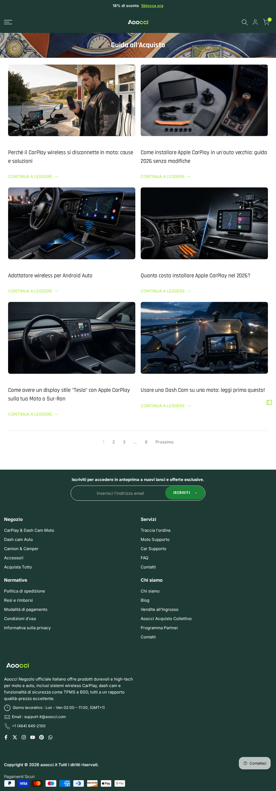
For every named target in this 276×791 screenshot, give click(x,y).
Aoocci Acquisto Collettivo (166, 618)
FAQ (144, 557)
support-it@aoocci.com (45, 716)
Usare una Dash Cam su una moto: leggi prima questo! (203, 390)
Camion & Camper (21, 548)
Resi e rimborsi (18, 600)
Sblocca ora (152, 5)
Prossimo (165, 442)
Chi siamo (150, 591)
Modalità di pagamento (25, 609)
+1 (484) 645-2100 (29, 725)
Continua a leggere (30, 176)
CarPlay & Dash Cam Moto (29, 530)
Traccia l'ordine (156, 530)
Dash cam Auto (18, 539)
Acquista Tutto (18, 567)
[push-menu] (8, 22)
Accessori (13, 557)
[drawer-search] (245, 22)
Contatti (148, 567)
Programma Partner (159, 627)
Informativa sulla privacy (27, 627)
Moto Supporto (155, 539)
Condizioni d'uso (20, 618)
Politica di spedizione (24, 591)
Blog (145, 600)
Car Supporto (153, 548)
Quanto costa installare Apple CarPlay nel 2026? (195, 275)
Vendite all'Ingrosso (159, 609)
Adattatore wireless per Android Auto (50, 275)
